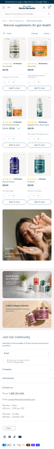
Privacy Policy (19, 362)
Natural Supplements (16, 21)
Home (5, 21)
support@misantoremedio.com (21, 399)
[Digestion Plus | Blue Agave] (39, 107)
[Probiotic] (39, 164)
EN (9, 7)
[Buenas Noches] (14, 164)
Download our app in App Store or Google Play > (27, 1)
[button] (24, 39)
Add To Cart (14, 88)
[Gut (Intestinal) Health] (14, 107)
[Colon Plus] (39, 49)
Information (8, 378)
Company (7, 369)
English (8, 428)
